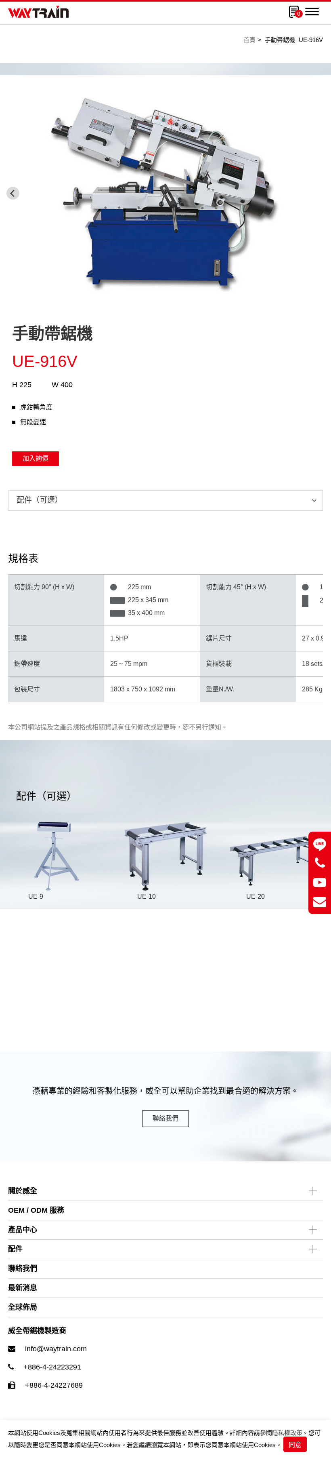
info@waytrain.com (56, 1349)
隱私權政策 (287, 1432)
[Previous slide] (12, 193)
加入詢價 (35, 458)
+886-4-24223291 (52, 1367)
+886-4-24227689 (54, 1385)
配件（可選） (40, 500)
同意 (295, 1444)
